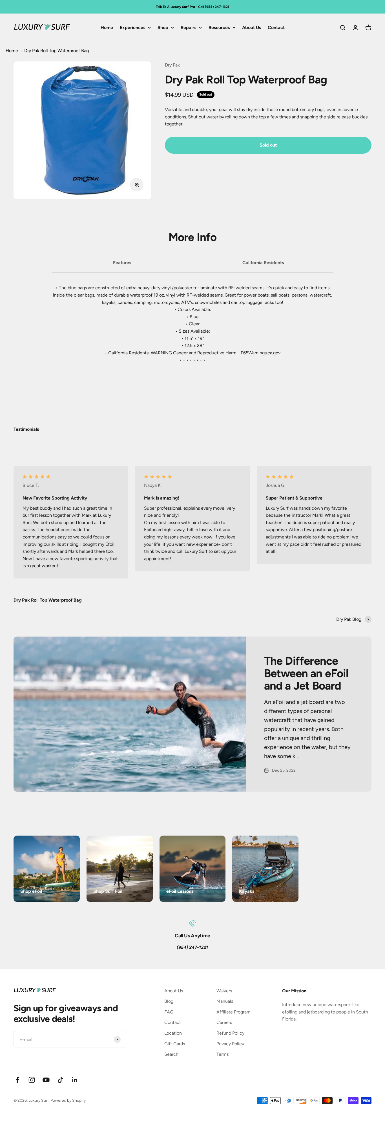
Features (122, 262)
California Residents (263, 262)
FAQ (168, 1012)
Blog (168, 1001)
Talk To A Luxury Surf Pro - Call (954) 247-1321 (192, 7)
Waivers (224, 990)
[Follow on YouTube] (46, 1080)
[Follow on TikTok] (60, 1080)
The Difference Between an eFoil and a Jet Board (306, 673)
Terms (222, 1054)
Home (107, 27)
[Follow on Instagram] (32, 1080)
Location (173, 1033)
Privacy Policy (230, 1043)
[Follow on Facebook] (17, 1080)
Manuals (224, 1001)
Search (171, 1054)
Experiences (132, 27)
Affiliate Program (233, 1012)
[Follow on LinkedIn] (75, 1080)
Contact (276, 27)
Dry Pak (172, 65)
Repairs (188, 27)
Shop (163, 27)
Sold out (268, 145)
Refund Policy (230, 1033)
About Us (251, 27)
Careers (224, 1022)
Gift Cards (174, 1043)
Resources (219, 27)
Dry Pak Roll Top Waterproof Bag (56, 50)
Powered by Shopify (68, 1100)
